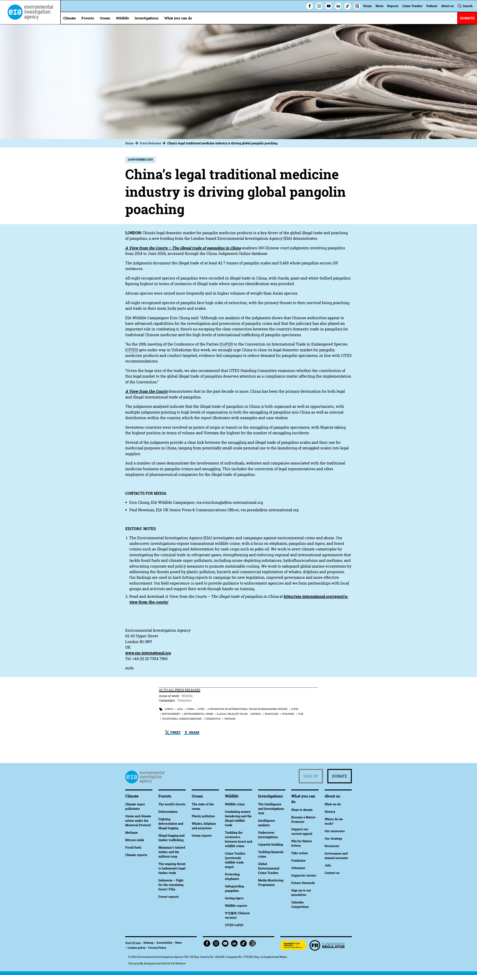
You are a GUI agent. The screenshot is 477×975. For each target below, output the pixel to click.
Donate (339, 776)
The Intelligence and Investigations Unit (271, 808)
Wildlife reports (236, 906)
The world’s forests (171, 804)
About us (447, 6)
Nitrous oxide (134, 840)
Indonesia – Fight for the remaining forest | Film (170, 884)
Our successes (335, 831)
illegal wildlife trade (232, 713)
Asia (180, 709)
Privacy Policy (157, 947)
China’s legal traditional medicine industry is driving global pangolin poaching (222, 143)
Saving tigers (234, 898)
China (190, 709)
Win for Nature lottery (301, 843)
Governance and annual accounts (336, 855)
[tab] (132, 143)
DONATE (467, 18)
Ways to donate (302, 810)
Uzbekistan (213, 718)
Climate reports (136, 855)
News (379, 6)
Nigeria (256, 713)
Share (193, 732)
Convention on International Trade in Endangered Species (248, 709)
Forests (87, 18)
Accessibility (164, 942)
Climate (69, 18)
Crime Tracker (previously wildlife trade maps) (235, 860)
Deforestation (168, 812)
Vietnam (229, 718)
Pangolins (185, 700)
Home (367, 6)
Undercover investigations (268, 834)
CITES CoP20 (234, 925)
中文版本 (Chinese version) (237, 915)
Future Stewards (303, 883)
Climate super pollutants (135, 806)
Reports (392, 6)
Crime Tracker (412, 6)
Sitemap (148, 942)
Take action (299, 853)
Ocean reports (202, 835)
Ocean (105, 18)
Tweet (175, 732)
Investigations (147, 18)
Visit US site (132, 943)
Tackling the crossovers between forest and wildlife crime (238, 839)
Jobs (328, 865)
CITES (201, 709)
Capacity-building (270, 844)
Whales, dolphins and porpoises (204, 826)
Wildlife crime (235, 804)
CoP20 (294, 709)
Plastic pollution (203, 816)
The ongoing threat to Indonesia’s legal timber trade (171, 868)
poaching (288, 713)
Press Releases (150, 143)
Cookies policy (136, 947)
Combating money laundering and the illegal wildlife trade (238, 818)
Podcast (431, 6)
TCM (300, 713)
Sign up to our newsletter (301, 892)
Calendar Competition (300, 904)
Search (467, 6)
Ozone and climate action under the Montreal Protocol (138, 820)
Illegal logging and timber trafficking (171, 837)
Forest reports (168, 897)
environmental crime (198, 713)
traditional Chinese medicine (182, 718)
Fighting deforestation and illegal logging (170, 823)
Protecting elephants (232, 876)
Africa (169, 709)
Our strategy (333, 838)
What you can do (178, 18)
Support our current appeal (301, 831)
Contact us (332, 873)
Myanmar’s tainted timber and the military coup (171, 851)
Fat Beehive (178, 963)
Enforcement (171, 713)
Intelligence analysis (266, 823)
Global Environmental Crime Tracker (268, 868)
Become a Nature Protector (303, 819)
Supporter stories (303, 875)
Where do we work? (334, 821)
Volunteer (298, 868)
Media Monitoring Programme (270, 882)
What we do (333, 804)
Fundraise (298, 860)
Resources (332, 846)
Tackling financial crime (270, 854)
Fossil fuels (133, 847)
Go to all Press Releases (179, 690)
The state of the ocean (203, 806)
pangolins (272, 713)
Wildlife (122, 18)
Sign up (310, 776)
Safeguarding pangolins (234, 888)
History (330, 812)
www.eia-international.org (148, 652)
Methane (131, 832)
